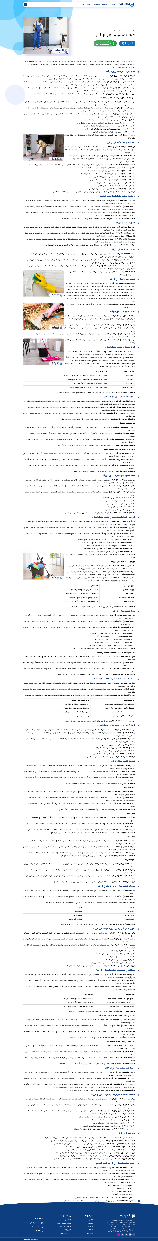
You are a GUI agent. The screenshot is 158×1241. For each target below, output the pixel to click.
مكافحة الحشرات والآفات (64, 1223)
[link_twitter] (130, 1234)
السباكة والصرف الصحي (64, 1226)
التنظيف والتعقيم (66, 1220)
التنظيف (104, 4)
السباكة (89, 4)
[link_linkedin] (122, 1234)
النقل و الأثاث (67, 1230)
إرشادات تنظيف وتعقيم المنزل (63, 1087)
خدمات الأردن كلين (65, 1233)
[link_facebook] (133, 1234)
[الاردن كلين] (126, 4)
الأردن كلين (80, 4)
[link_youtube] (126, 1234)
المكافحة (97, 4)
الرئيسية (112, 4)
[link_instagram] (118, 1234)
